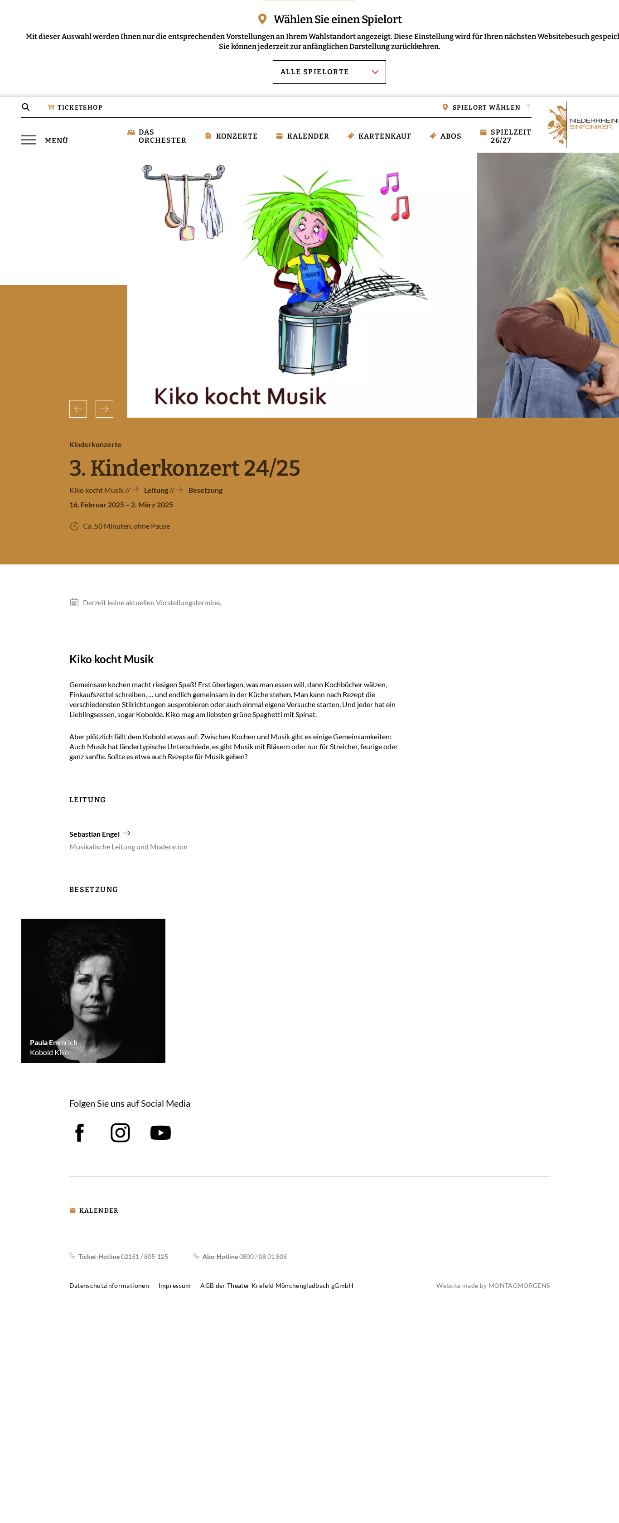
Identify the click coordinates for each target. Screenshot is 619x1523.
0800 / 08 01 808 (245, 1256)
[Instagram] (120, 1133)
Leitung (156, 490)
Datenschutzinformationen (109, 1285)
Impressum (175, 1285)
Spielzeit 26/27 (511, 136)
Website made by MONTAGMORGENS (493, 1285)
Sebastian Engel (94, 833)
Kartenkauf (384, 136)
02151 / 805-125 (123, 1256)
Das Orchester (163, 136)
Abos (451, 136)
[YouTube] (160, 1133)
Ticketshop (80, 107)
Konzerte (237, 136)
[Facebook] (79, 1133)
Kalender (308, 136)
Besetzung (205, 490)
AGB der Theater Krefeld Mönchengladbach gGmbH (277, 1285)
